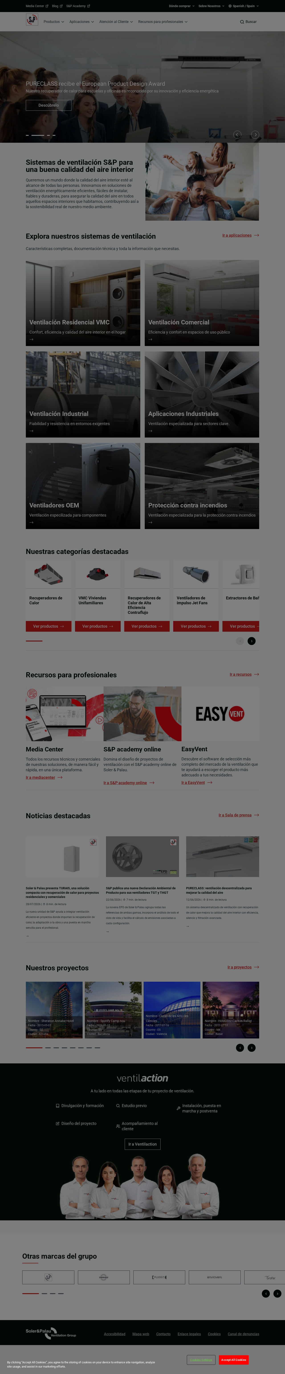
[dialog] (142, 1359)
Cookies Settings (201, 1360)
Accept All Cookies (233, 1360)
